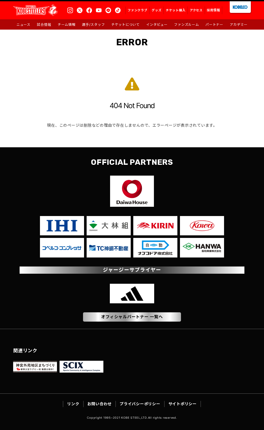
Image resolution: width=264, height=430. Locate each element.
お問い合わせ (99, 403)
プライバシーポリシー (140, 403)
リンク (73, 403)
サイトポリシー (182, 403)
